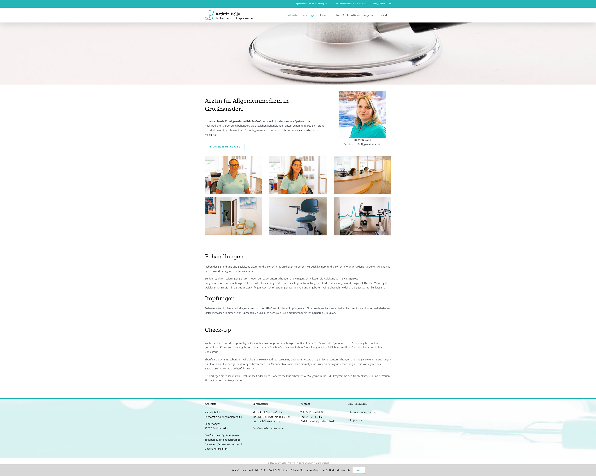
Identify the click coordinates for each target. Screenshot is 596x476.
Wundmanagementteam (227, 271)
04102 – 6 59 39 (314, 412)
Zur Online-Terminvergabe (268, 428)
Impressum (356, 420)
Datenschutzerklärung (363, 412)
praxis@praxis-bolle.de (381, 3)
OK (358, 470)
